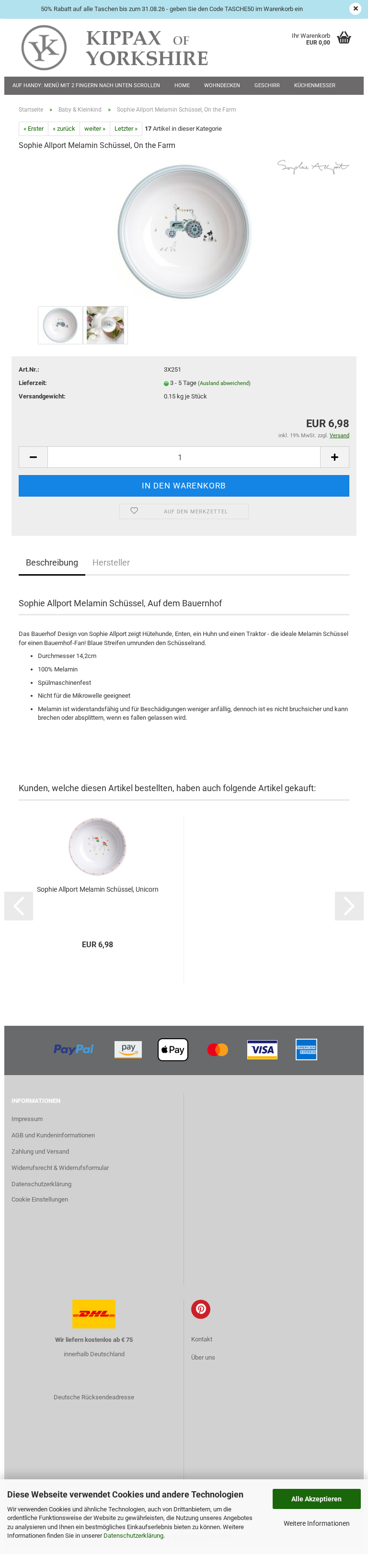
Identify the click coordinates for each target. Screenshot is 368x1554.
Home (182, 85)
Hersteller (111, 562)
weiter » (94, 128)
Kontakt (201, 1339)
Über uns (203, 1357)
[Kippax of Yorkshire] (124, 48)
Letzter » (126, 128)
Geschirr (267, 85)
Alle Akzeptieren (316, 1499)
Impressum (27, 1119)
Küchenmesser (314, 85)
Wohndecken (222, 85)
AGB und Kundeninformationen (53, 1135)
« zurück (64, 128)
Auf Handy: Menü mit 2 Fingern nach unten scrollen (86, 85)
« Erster (33, 128)
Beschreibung (52, 562)
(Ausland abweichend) (224, 383)
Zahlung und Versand (40, 1151)
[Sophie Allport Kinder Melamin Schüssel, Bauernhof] (184, 231)
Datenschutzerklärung (133, 1535)
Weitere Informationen (317, 1523)
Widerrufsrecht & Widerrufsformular (60, 1167)
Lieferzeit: (33, 382)
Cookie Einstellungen (40, 1199)
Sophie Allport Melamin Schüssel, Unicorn (98, 889)
